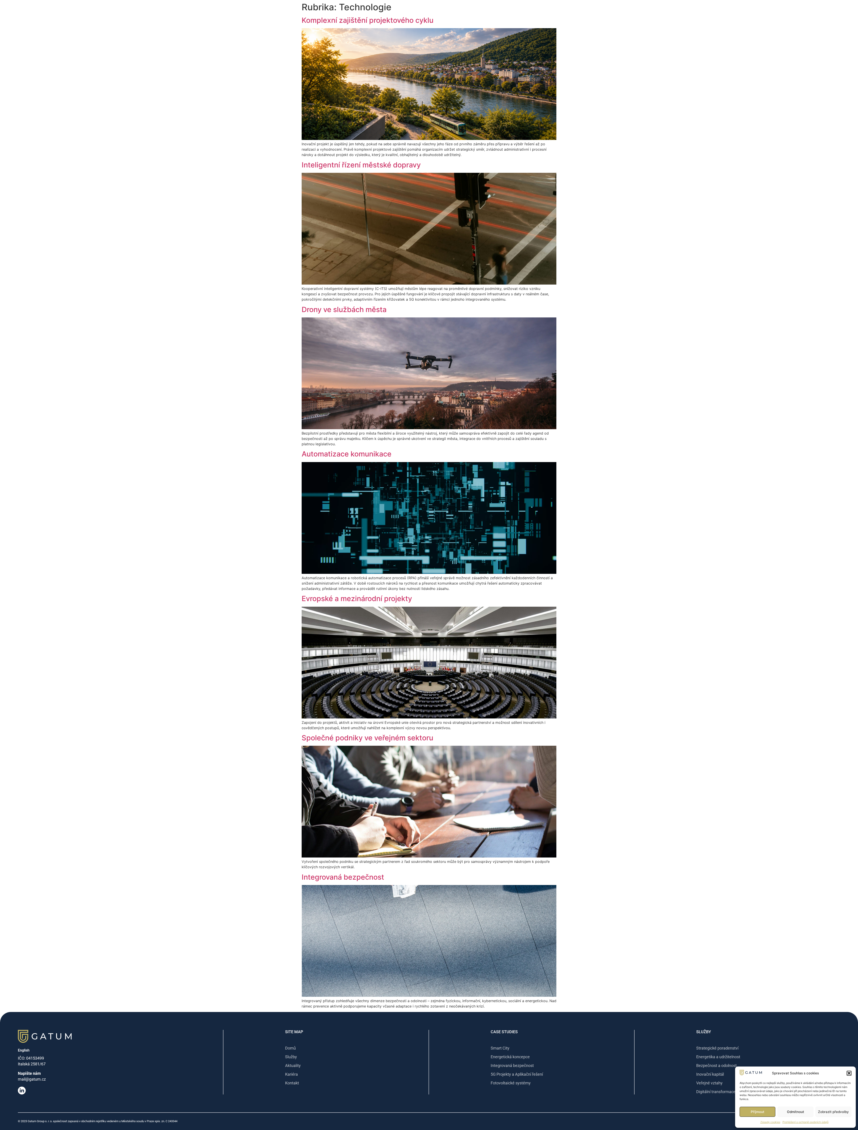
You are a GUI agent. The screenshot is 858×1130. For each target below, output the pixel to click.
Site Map (294, 1031)
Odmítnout (795, 1112)
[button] (849, 1073)
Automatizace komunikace (346, 454)
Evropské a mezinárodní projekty (357, 598)
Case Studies (504, 1031)
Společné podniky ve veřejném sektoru (367, 737)
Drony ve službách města (344, 309)
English (23, 1050)
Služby (703, 1031)
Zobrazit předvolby (833, 1112)
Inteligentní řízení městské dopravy (361, 165)
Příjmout (757, 1112)
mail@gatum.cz (32, 1079)
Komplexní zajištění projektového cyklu (367, 20)
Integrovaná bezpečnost (343, 877)
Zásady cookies (770, 1122)
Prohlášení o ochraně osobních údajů (805, 1122)
